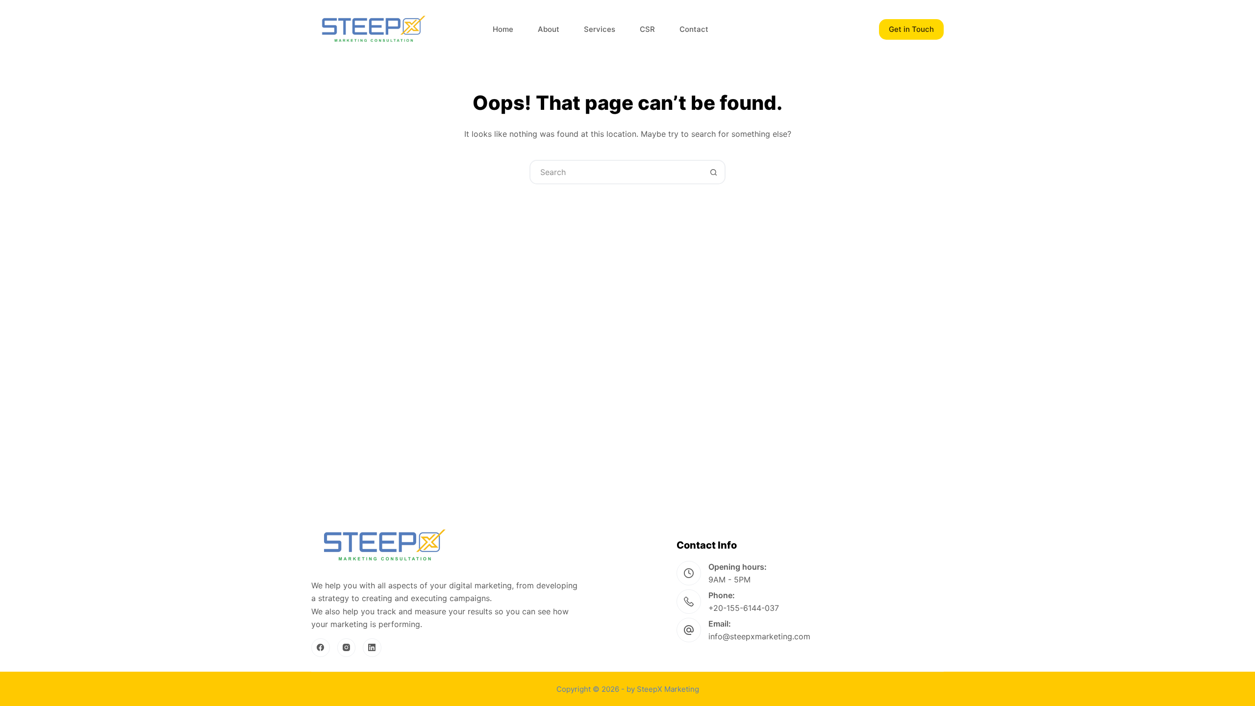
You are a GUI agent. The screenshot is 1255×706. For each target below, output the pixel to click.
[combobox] (616, 172)
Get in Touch (911, 29)
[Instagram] (346, 647)
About (548, 29)
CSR (647, 29)
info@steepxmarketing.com (759, 636)
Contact (693, 29)
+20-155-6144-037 (743, 608)
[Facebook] (320, 647)
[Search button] (713, 172)
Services (599, 29)
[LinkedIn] (372, 647)
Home (503, 29)
